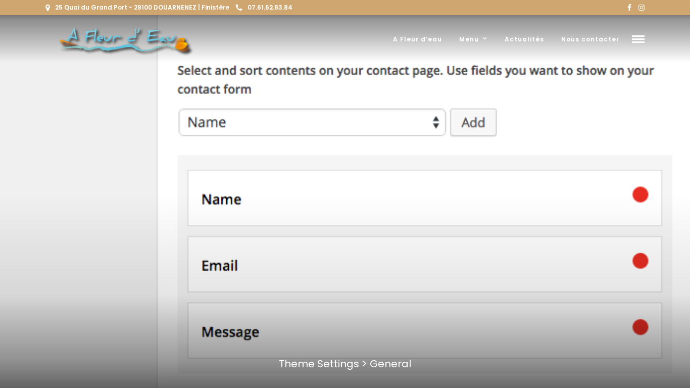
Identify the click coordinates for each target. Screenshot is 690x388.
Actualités (524, 39)
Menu (469, 39)
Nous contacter (590, 39)
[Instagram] (641, 7)
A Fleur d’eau (417, 39)
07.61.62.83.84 (270, 7)
